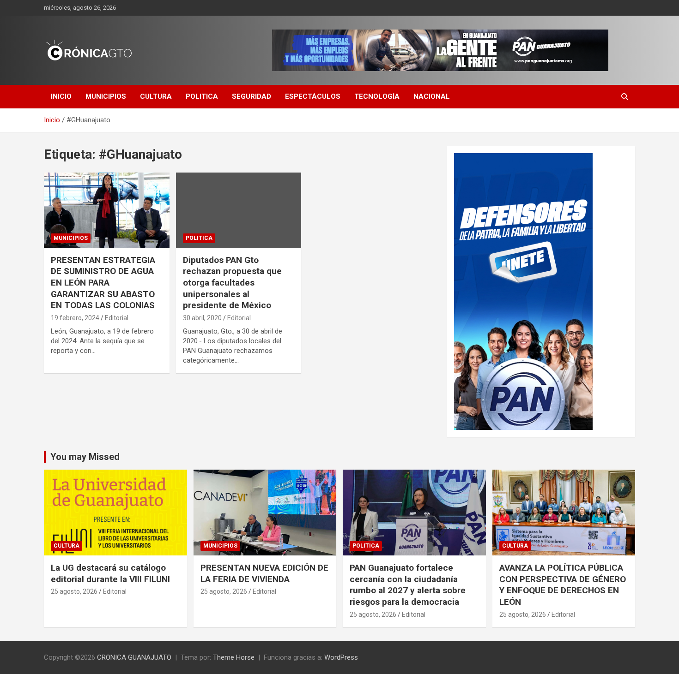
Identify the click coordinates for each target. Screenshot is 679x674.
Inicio (61, 96)
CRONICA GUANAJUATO (134, 657)
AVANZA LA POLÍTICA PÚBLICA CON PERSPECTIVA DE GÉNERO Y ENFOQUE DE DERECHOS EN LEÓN (562, 584)
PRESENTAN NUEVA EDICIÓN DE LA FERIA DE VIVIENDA (264, 573)
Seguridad (251, 96)
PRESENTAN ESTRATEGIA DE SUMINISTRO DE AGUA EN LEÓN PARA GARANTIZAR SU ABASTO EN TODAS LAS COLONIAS (103, 283)
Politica (202, 96)
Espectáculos (312, 96)
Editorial (116, 318)
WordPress (341, 657)
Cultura (156, 96)
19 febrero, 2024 (75, 318)
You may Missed (85, 456)
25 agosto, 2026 (74, 591)
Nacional (431, 96)
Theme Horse (234, 657)
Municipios (105, 96)
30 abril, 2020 (202, 318)
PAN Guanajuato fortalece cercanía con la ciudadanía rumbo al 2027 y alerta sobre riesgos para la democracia (408, 584)
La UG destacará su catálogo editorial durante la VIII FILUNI (110, 573)
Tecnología (377, 96)
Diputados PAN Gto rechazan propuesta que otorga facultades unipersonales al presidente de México (232, 283)
